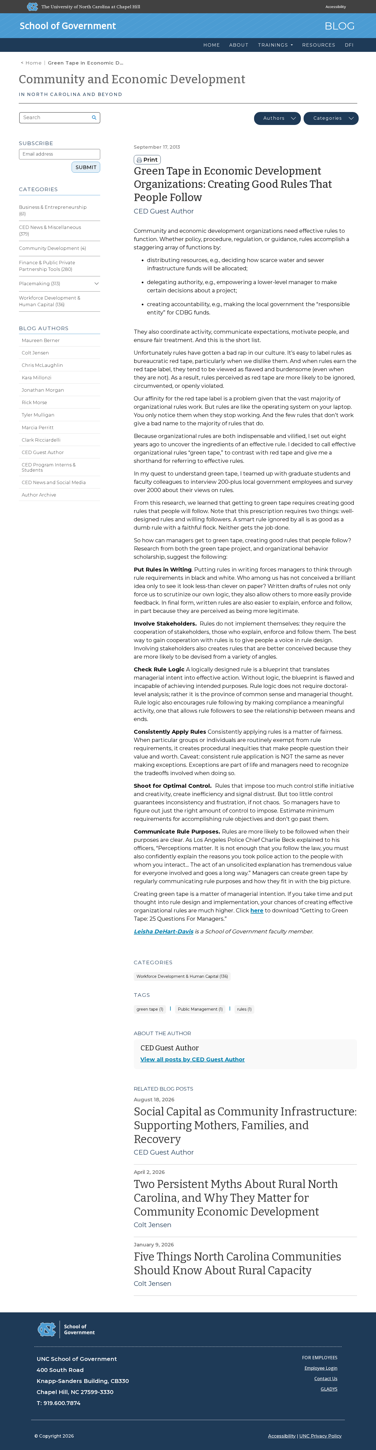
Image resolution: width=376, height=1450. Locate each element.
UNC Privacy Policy (320, 1436)
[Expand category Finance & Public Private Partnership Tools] (95, 266)
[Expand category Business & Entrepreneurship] (95, 210)
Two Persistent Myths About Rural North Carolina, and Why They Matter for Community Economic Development (236, 1198)
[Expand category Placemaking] (95, 283)
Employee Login (320, 1368)
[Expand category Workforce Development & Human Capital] (95, 301)
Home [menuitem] (211, 45)
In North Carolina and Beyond (70, 94)
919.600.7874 (62, 1403)
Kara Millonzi (36, 377)
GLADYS (329, 1389)
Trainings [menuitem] (274, 45)
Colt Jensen (152, 1225)
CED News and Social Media (54, 482)
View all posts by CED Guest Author (192, 1059)
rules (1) (244, 1009)
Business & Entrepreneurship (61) (53, 211)
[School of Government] (66, 1329)
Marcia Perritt (38, 427)
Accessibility (336, 6)
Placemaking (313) (39, 283)
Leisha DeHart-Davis (163, 931)
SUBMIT (86, 167)
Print (150, 159)
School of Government (68, 25)
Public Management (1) (200, 1009)
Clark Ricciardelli (41, 440)
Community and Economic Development (132, 79)
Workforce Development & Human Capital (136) (182, 976)
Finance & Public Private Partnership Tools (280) (47, 266)
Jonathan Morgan (43, 390)
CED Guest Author (164, 211)
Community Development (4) (52, 248)
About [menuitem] (239, 45)
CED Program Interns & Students (49, 467)
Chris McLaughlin (42, 365)
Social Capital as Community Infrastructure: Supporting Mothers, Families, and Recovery (245, 1125)
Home (34, 63)
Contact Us (325, 1379)
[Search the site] (92, 117)
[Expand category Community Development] (95, 248)
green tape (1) (150, 1009)
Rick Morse (34, 402)
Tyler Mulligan (38, 415)
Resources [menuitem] (318, 45)
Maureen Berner (41, 340)
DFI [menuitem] (349, 45)
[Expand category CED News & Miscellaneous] (95, 230)
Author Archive (39, 495)
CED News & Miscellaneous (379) (50, 231)
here (256, 910)
